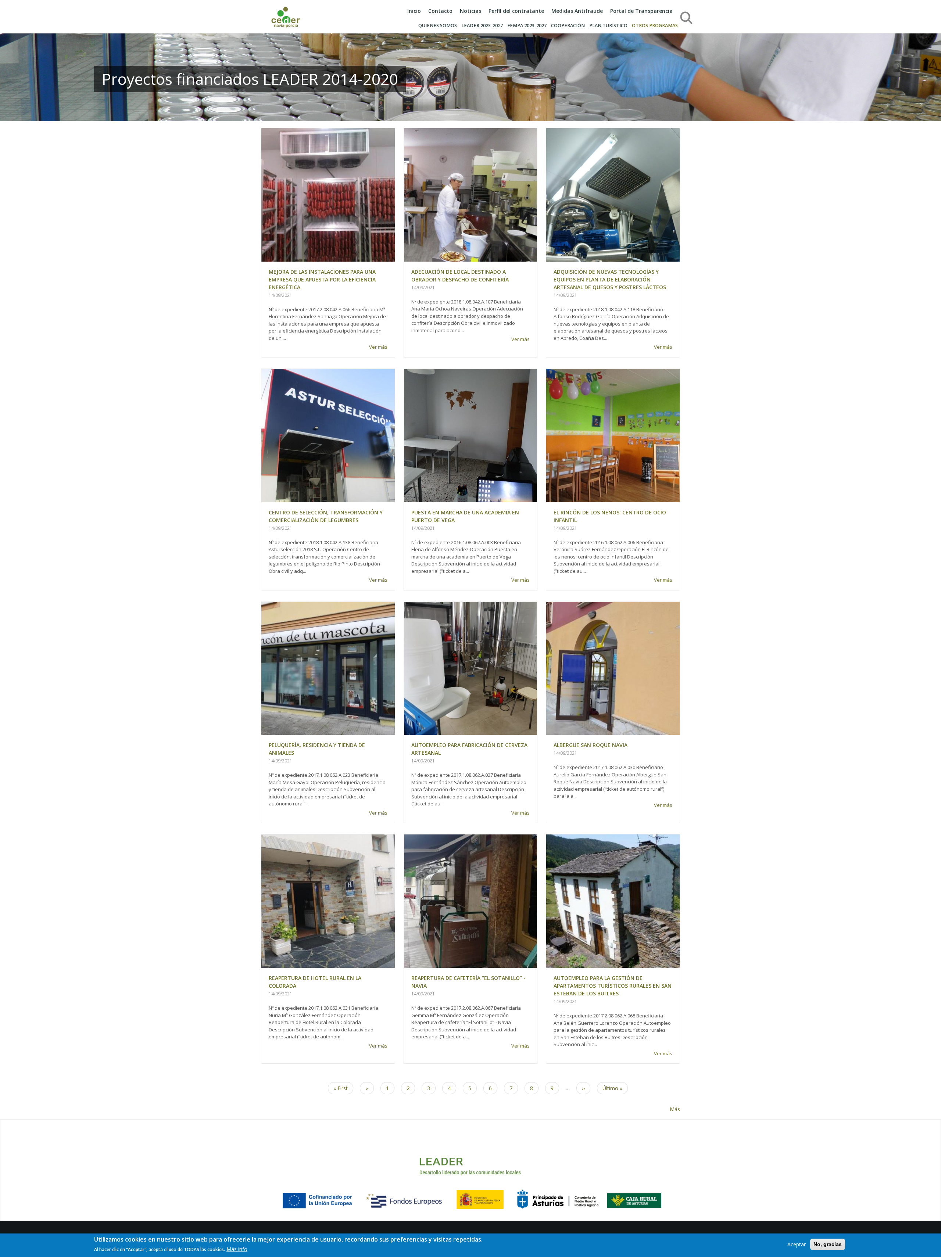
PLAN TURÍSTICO (608, 25)
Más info (236, 1249)
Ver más (378, 347)
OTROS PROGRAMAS (655, 25)
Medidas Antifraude (577, 10)
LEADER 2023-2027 (482, 25)
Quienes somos (437, 25)
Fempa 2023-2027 (527, 25)
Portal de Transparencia (641, 10)
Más (675, 1109)
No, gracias (827, 1244)
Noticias (470, 10)
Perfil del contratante (516, 10)
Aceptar (796, 1244)
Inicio (414, 10)
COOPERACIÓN (568, 25)
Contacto (440, 10)
